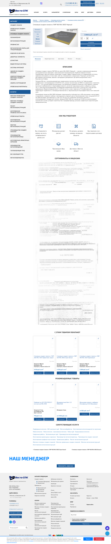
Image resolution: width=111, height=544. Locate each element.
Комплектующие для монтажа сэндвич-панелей (17, 77)
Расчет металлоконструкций (18, 106)
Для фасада (41, 489)
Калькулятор (55, 12)
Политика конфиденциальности (92, 482)
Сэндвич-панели (16, 25)
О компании (67, 12)
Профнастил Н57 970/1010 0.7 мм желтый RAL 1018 (43, 403)
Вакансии (89, 479)
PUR (37, 36)
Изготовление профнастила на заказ (18, 111)
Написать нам (15, 516)
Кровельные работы (17, 116)
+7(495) (71, 3)
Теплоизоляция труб (17, 150)
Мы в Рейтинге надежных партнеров (77, 488)
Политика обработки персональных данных (93, 485)
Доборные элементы (17, 57)
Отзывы (78, 58)
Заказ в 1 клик (91, 45)
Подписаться (86, 523)
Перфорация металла (39, 429)
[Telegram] (107, 533)
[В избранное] (100, 38)
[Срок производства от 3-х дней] (61, 37)
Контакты (72, 479)
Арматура (53, 483)
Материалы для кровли (57, 481)
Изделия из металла (17, 53)
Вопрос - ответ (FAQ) (92, 498)
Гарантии (89, 495)
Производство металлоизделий (16, 146)
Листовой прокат (55, 525)
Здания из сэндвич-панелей (17, 71)
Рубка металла (37, 431)
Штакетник (14, 60)
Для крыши (41, 491)
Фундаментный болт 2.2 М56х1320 (64, 403)
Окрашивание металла (82, 431)
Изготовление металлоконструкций (18, 120)
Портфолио (73, 506)
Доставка (90, 12)
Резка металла (55, 523)
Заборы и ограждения (18, 83)
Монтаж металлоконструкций (18, 125)
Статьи (72, 504)
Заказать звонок (87, 2)
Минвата (37, 29)
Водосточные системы (18, 64)
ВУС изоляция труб (16, 154)
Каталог (36, 12)
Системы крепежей (17, 67)
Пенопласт (37, 32)
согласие (31, 540)
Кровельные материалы (18, 86)
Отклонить (99, 539)
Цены (76, 12)
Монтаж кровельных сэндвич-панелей (17, 96)
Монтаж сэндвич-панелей (58, 521)
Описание (38, 58)
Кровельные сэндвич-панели (18, 29)
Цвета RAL (54, 497)
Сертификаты (74, 483)
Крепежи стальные (56, 486)
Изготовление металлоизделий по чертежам (87, 429)
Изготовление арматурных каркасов (19, 141)
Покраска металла (56, 528)
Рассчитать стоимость (88, 5)
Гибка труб (71, 431)
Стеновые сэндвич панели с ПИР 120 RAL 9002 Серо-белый (67, 356)
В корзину (91, 42)
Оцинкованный (42, 487)
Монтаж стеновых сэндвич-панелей (16, 101)
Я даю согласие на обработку (79, 520)
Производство (74, 481)
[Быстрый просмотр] (96, 38)
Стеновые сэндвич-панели (19, 34)
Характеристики (49, 58)
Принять (88, 539)
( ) (103, 3)
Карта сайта (90, 504)
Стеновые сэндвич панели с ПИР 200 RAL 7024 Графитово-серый (44, 356)
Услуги (45, 12)
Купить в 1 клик (49, 373)
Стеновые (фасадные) (44, 481)
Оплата (98, 12)
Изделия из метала (40, 495)
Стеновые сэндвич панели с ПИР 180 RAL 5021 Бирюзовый (89, 356)
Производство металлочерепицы (16, 135)
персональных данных (78, 520)
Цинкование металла (59, 431)
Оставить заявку (15, 513)
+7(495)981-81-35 (14, 503)
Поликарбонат (15, 37)
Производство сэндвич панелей (18, 130)
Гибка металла (47, 431)
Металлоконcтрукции (40, 493)
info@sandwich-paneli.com (71, 5)
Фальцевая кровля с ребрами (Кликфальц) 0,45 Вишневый (89, 403)
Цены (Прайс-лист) (56, 492)
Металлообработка (17, 157)
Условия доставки (75, 495)
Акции (52, 490)
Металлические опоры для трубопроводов (19, 48)
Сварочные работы (39, 434)
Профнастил (14, 44)
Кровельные (41, 483)
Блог (82, 12)
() (98, 3)
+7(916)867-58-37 (14, 505)
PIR (38, 34)
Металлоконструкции (18, 41)
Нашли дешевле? (85, 49)
